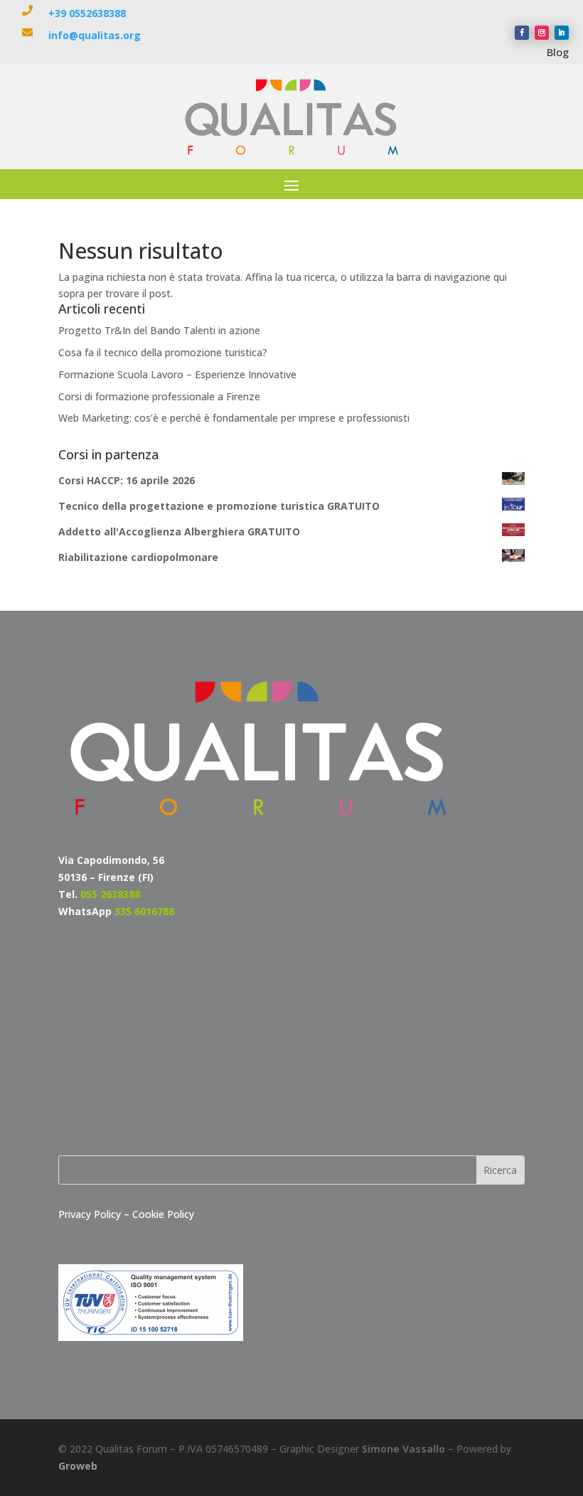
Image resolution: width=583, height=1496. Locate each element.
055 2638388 (110, 894)
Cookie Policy (163, 1214)
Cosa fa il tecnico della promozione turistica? (162, 352)
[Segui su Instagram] (542, 33)
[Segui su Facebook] (522, 33)
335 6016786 (144, 911)
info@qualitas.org (94, 35)
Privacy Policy (91, 1214)
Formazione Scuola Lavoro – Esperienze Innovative (177, 374)
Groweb (77, 1466)
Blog (558, 52)
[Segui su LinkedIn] (562, 33)
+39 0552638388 (87, 13)
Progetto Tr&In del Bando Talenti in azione (159, 330)
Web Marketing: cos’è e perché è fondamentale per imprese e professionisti (234, 417)
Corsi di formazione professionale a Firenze (159, 396)
